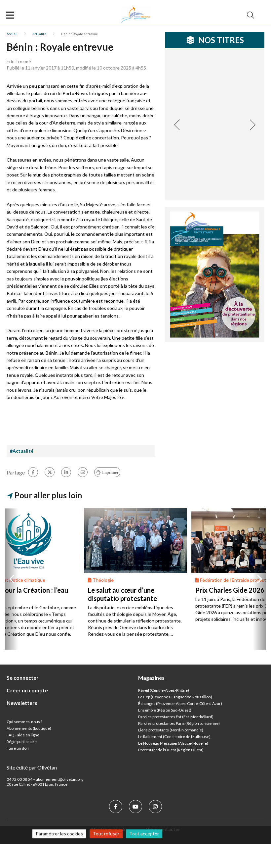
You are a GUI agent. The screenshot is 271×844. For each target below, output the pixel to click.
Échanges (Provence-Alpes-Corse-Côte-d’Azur (179, 703)
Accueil (12, 34)
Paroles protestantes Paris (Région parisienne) (179, 723)
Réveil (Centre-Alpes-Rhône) (163, 690)
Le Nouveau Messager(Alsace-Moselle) (173, 743)
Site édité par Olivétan (32, 767)
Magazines (151, 677)
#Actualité (21, 451)
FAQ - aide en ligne (23, 734)
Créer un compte (27, 690)
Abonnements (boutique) (29, 728)
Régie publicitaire (22, 741)
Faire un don (18, 748)
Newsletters (22, 703)
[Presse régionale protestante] (135, 15)
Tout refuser (106, 833)
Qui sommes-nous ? (24, 721)
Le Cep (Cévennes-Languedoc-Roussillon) (175, 696)
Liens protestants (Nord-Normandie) (170, 729)
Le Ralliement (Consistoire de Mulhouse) (174, 736)
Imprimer (110, 472)
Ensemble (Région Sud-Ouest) (164, 710)
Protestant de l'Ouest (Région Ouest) (171, 749)
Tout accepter (144, 833)
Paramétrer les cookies (59, 833)
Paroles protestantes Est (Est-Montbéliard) (175, 716)
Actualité (39, 34)
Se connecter (23, 677)
